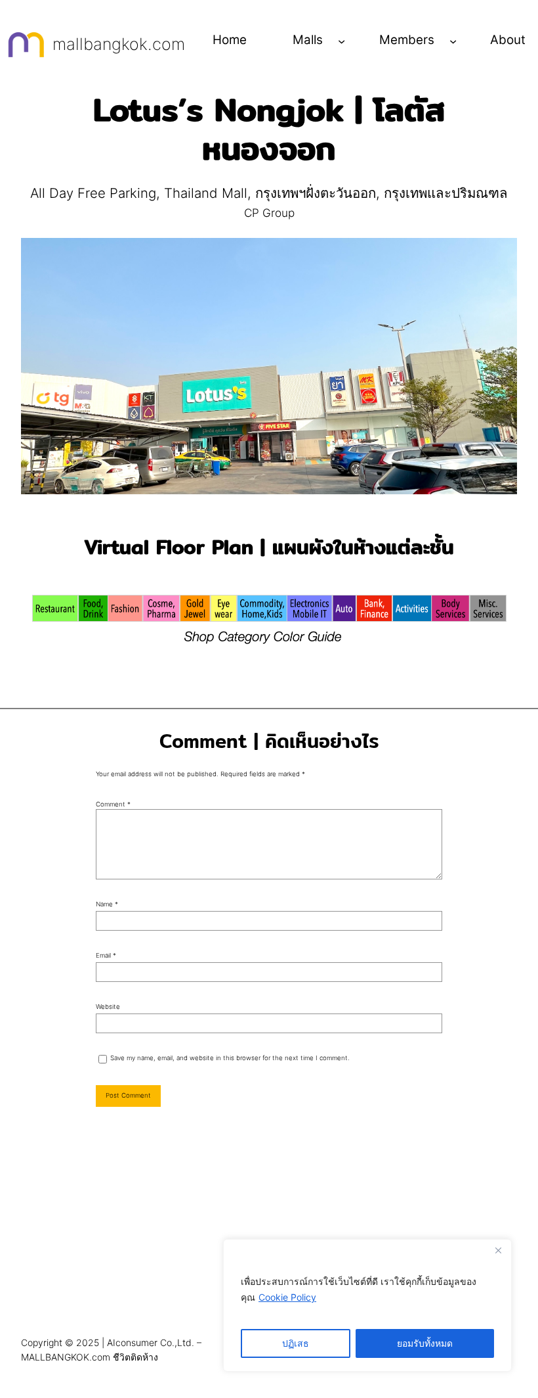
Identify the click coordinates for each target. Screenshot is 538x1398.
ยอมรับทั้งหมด (425, 1343)
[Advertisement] (269, 1228)
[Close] (498, 1250)
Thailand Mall (205, 193)
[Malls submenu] (341, 40)
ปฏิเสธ (295, 1343)
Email (106, 955)
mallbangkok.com (118, 44)
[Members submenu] (453, 40)
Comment (113, 804)
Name (107, 904)
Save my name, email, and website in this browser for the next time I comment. (230, 1057)
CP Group (269, 213)
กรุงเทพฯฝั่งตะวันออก (315, 193)
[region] (367, 1305)
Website (108, 1006)
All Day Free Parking (93, 193)
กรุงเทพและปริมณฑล (446, 193)
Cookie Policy (287, 1297)
